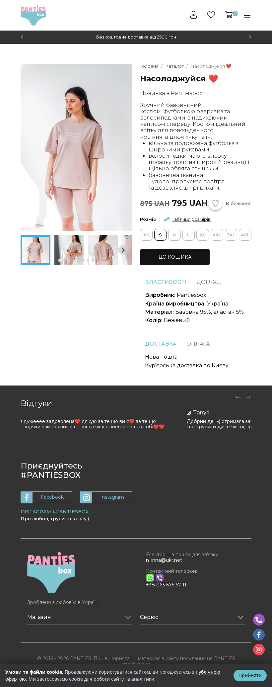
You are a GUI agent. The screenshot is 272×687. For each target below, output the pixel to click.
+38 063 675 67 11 (166, 585)
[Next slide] (249, 37)
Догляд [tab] (208, 282)
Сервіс (149, 617)
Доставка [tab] (160, 344)
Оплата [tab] (198, 344)
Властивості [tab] (165, 282)
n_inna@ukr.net (164, 560)
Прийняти (250, 675)
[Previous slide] (29, 250)
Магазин (39, 617)
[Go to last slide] (22, 37)
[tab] (60, 260)
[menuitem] (35, 250)
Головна (149, 66)
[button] (229, 15)
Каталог (174, 66)
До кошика (175, 257)
